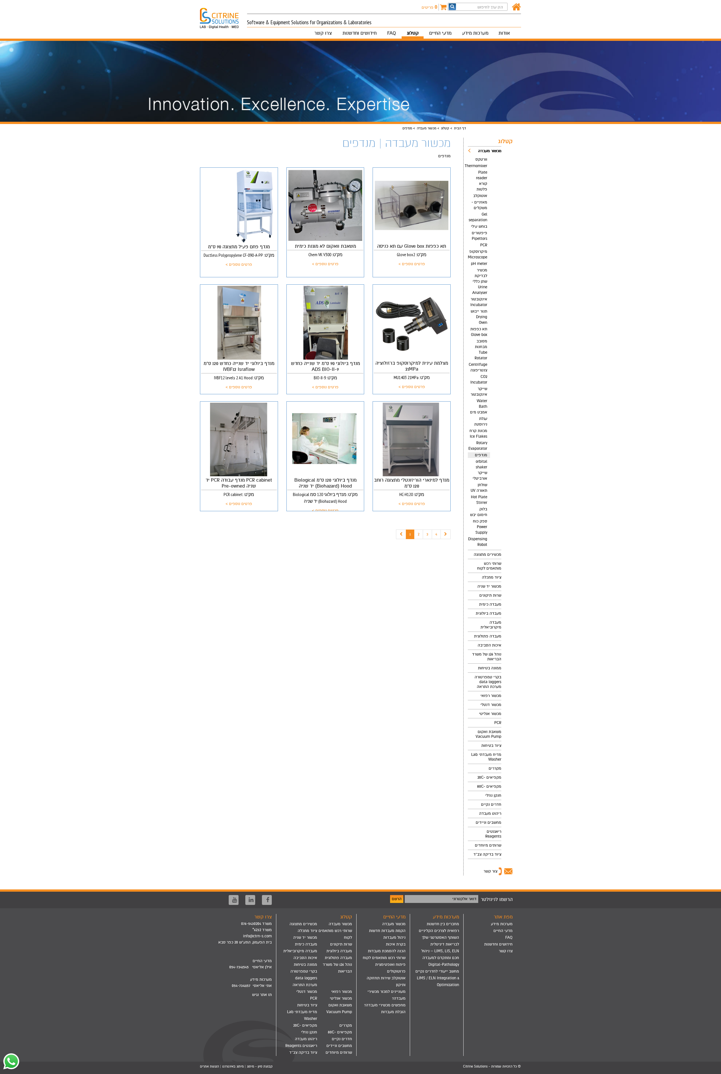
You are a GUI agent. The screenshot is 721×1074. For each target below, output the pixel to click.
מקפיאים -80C (489, 786)
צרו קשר (323, 33)
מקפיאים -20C (489, 777)
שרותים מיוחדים (488, 845)
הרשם (397, 898)
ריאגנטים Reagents (493, 834)
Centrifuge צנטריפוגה (478, 367)
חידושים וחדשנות (359, 33)
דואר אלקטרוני (464, 898)
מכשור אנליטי (490, 713)
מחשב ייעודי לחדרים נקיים (437, 971)
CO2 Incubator (478, 379)
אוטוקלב (480, 195)
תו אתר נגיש (262, 994)
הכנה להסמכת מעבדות (387, 951)
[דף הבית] (516, 7)
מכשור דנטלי (490, 704)
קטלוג (413, 33)
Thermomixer (477, 165)
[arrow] (711, 1067)
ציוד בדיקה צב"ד (487, 854)
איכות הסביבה (489, 645)
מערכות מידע (475, 33)
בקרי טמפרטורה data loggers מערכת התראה (488, 682)
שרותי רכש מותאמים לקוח (489, 566)
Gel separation (478, 217)
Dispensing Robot (477, 542)
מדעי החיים (440, 33)
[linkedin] (250, 900)
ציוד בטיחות (491, 745)
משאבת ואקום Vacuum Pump (488, 734)
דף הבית (460, 128)
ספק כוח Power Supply (480, 527)
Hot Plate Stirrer (479, 500)
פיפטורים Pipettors (479, 236)
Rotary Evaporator (477, 445)
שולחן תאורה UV (479, 487)
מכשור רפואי (490, 695)
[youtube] (234, 900)
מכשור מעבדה (426, 128)
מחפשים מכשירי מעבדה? (385, 1005)
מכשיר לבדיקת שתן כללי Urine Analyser (479, 281)
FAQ (391, 33)
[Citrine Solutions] (223, 15)
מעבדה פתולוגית (487, 636)
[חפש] (452, 6)
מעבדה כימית (490, 604)
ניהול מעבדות (394, 937)
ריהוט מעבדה (490, 813)
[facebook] (267, 900)
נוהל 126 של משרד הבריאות (486, 656)
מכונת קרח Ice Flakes (478, 433)
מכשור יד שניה (489, 586)
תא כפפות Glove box (478, 332)
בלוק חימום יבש (478, 512)
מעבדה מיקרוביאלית (490, 625)
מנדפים (481, 455)
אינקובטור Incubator (478, 302)
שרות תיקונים (490, 595)
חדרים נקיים (491, 804)
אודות (504, 33)
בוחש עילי (479, 226)
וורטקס (481, 159)
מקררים (495, 768)
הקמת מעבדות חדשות (387, 930)
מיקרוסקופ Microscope (477, 254)
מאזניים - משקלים (479, 205)
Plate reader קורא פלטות (481, 181)
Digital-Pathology (443, 964)
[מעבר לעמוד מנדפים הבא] (445, 534)
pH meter (479, 263)
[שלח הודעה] (9, 1061)
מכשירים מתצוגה (487, 554)
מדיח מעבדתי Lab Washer (486, 757)
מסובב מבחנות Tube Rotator (481, 349)
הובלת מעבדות (393, 1011)
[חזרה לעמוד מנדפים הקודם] (401, 534)
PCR (483, 245)
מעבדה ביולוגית (488, 613)
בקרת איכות (396, 944)
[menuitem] (484, 348)
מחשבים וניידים (488, 822)
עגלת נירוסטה (480, 421)
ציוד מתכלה (491, 577)
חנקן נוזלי (493, 795)
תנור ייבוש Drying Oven (479, 317)
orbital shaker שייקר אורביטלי (480, 470)
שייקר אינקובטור (479, 391)
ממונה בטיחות (489, 668)
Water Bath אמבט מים (478, 406)
